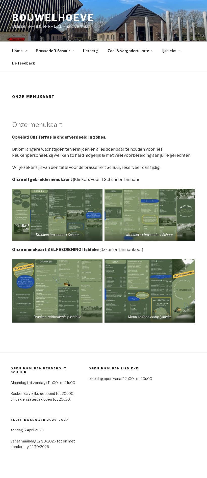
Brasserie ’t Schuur (53, 51)
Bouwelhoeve (53, 17)
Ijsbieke (169, 51)
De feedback (23, 63)
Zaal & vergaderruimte (128, 51)
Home (17, 51)
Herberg (90, 51)
